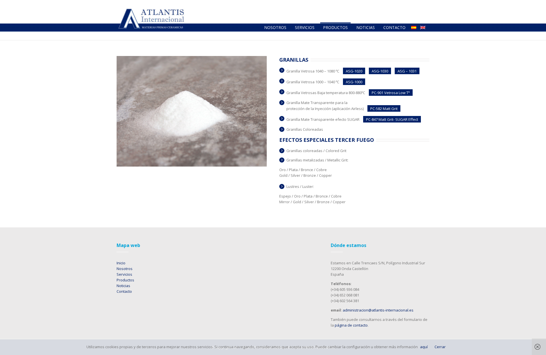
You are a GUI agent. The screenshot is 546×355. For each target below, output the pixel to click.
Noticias (123, 285)
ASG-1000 (354, 81)
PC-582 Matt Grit (384, 108)
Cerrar (440, 346)
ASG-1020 (354, 71)
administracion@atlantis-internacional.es (378, 310)
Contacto (124, 291)
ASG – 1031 (407, 71)
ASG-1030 (380, 71)
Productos (125, 280)
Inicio (121, 262)
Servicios (124, 274)
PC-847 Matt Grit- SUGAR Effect (392, 119)
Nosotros (125, 268)
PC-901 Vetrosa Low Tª (391, 92)
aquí (424, 346)
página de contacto (351, 325)
